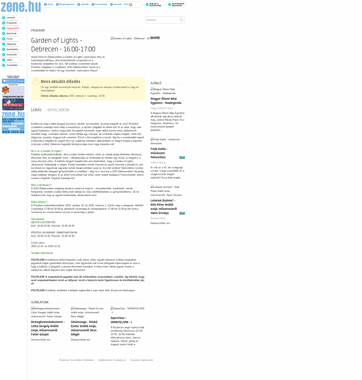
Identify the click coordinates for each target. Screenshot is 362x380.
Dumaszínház (158, 218)
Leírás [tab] (36, 110)
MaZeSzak (12, 33)
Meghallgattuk (66, 4)
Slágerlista (11, 44)
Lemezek (11, 17)
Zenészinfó (12, 54)
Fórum (10, 39)
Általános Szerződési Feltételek (76, 360)
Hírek (50, 4)
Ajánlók (84, 4)
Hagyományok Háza (162, 108)
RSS (126, 4)
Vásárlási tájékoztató (141, 360)
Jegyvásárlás (13, 28)
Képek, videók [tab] (58, 110)
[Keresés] (181, 19)
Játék (9, 60)
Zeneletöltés (12, 65)
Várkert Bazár (158, 162)
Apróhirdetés (12, 49)
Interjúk (117, 4)
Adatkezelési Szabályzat (112, 360)
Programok (12, 23)
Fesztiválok (100, 4)
